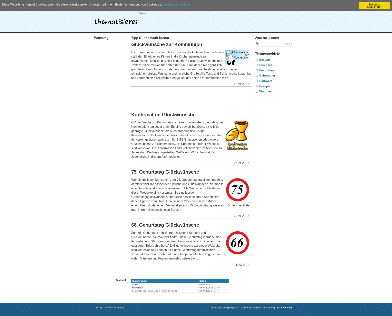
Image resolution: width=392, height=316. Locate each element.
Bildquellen (233, 307)
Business (265, 65)
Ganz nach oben (284, 307)
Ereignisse (266, 70)
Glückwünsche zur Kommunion (166, 44)
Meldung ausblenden (374, 5)
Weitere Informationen (177, 4)
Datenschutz (245, 307)
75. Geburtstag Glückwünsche (165, 172)
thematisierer (116, 20)
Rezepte (265, 86)
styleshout (119, 307)
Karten (288, 43)
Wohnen (265, 91)
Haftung (257, 307)
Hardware (265, 80)
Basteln (264, 59)
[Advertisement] (223, 20)
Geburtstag (267, 75)
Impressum (268, 307)
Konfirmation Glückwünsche (163, 114)
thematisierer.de (219, 307)
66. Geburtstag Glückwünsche (165, 225)
